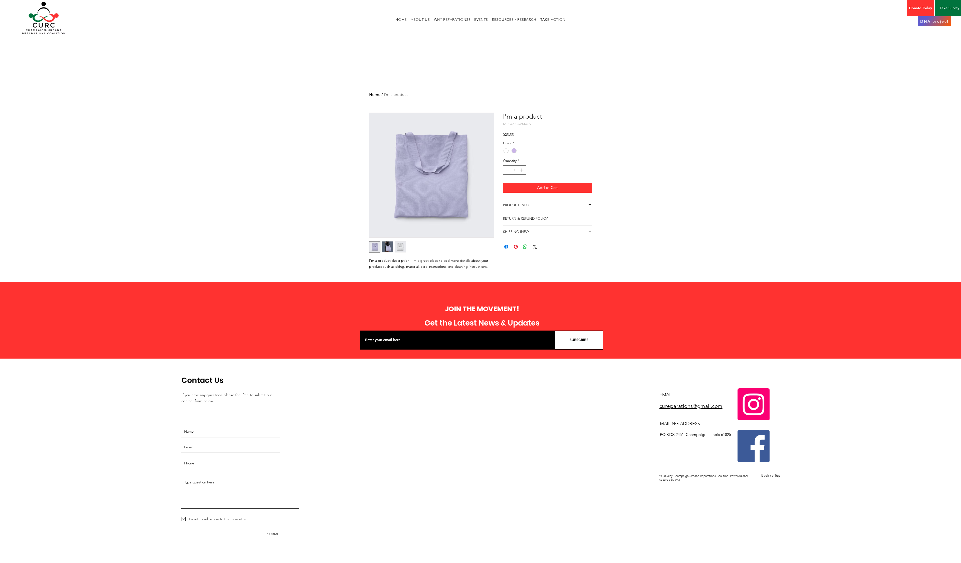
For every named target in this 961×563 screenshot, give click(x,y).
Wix (677, 479)
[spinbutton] (514, 170)
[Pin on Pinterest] (516, 247)
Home (374, 94)
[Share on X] (535, 247)
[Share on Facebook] (506, 247)
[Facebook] (754, 446)
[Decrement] (507, 170)
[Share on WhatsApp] (525, 247)
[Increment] (522, 170)
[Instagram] (754, 404)
